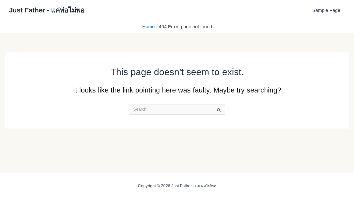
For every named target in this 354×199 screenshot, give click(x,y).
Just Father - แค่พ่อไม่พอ (47, 10)
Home (148, 26)
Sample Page (326, 10)
